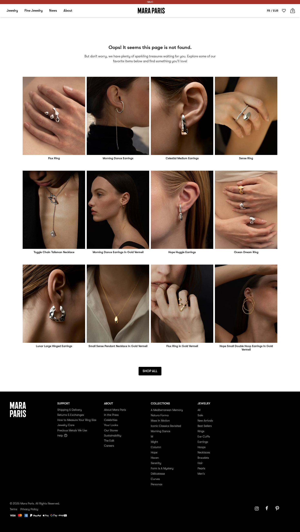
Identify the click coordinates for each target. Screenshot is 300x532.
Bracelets (203, 457)
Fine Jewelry (33, 10)
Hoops (202, 447)
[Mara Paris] (151, 10)
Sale (200, 415)
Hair (200, 463)
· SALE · (150, 2)
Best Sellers (205, 425)
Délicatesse (158, 473)
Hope (154, 452)
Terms (13, 509)
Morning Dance (160, 431)
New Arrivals (205, 420)
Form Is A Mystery (162, 468)
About (67, 10)
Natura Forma (160, 415)
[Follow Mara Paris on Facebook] (268, 508)
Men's (201, 473)
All (199, 410)
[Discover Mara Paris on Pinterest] (278, 508)
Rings (201, 431)
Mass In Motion (160, 420)
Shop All (150, 371)
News (53, 10)
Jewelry (12, 10)
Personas (156, 484)
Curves (155, 479)
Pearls (201, 468)
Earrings (203, 441)
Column (156, 447)
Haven (155, 457)
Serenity (156, 463)
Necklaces (204, 452)
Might (154, 441)
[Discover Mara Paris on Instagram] (256, 508)
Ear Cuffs (204, 436)
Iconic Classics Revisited (166, 425)
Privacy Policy (29, 509)
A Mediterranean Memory (167, 410)
